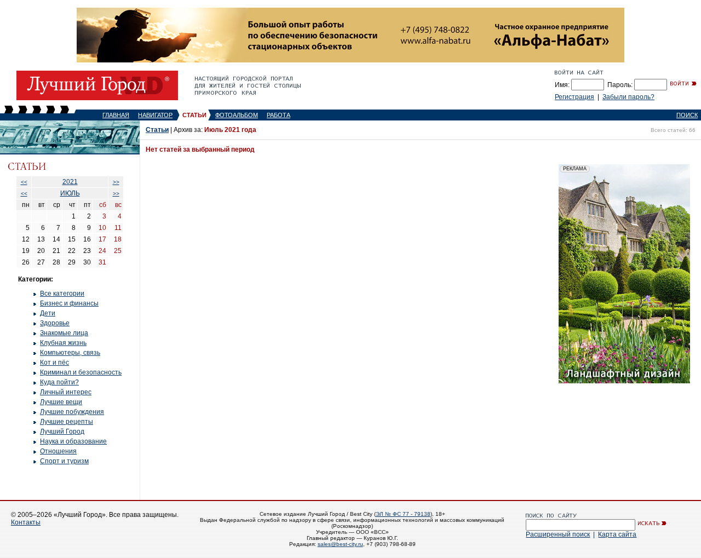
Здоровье (55, 323)
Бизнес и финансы (69, 303)
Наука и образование (73, 441)
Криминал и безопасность (81, 372)
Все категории (62, 293)
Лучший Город (62, 431)
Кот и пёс (54, 362)
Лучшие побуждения (72, 412)
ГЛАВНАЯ (115, 115)
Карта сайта (617, 534)
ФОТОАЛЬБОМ (236, 115)
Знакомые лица (64, 333)
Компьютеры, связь (70, 352)
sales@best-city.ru (340, 544)
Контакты (26, 522)
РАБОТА (278, 115)
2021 (70, 182)
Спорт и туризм (64, 461)
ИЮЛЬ (70, 193)
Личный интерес (65, 392)
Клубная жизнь (63, 343)
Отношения (58, 451)
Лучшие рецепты (66, 421)
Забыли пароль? (628, 97)
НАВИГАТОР (155, 115)
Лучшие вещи (61, 402)
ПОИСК (687, 115)
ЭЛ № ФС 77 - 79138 (403, 514)
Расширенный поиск (558, 534)
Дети (47, 313)
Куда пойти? (59, 382)
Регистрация (574, 97)
